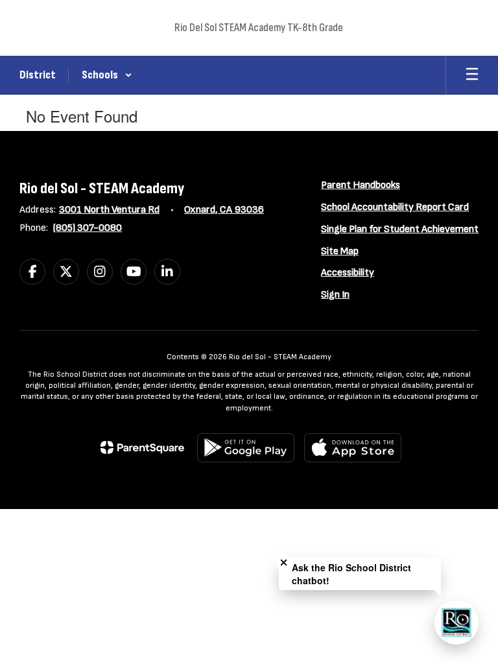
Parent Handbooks (360, 185)
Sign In (335, 295)
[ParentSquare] (142, 447)
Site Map (340, 251)
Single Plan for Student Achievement (400, 229)
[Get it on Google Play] (245, 447)
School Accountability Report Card (395, 207)
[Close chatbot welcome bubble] (284, 562)
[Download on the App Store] (352, 447)
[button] (107, 75)
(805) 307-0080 (87, 228)
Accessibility (347, 273)
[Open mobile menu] (472, 75)
